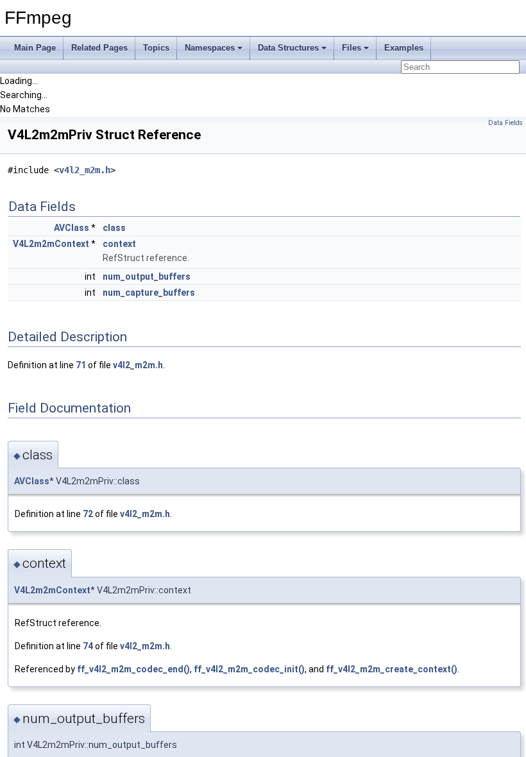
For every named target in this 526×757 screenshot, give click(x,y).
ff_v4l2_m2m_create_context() (391, 669)
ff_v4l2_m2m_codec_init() (249, 669)
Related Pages (99, 48)
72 (88, 514)
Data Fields (505, 123)
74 (88, 646)
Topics (156, 48)
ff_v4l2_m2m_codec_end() (133, 669)
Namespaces (210, 48)
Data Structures (288, 48)
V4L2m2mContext (51, 244)
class (114, 228)
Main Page (35, 48)
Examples (403, 48)
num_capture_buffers (149, 292)
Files (351, 48)
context (119, 244)
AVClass (71, 228)
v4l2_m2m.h (84, 170)
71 (81, 365)
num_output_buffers (147, 276)
